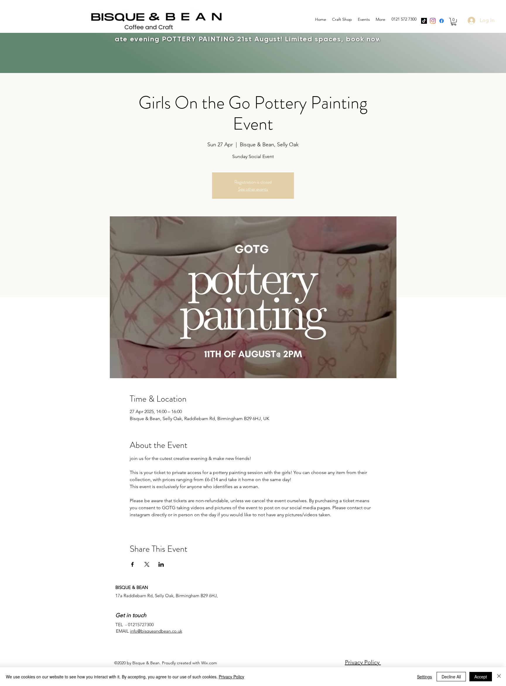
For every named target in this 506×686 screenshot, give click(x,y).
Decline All (451, 677)
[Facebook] (442, 21)
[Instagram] (433, 21)
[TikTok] (424, 21)
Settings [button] (424, 677)
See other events (253, 189)
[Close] (498, 676)
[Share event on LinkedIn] (161, 564)
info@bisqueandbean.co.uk (156, 631)
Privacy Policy (363, 662)
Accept (480, 677)
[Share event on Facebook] (132, 564)
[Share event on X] (147, 564)
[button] (453, 22)
